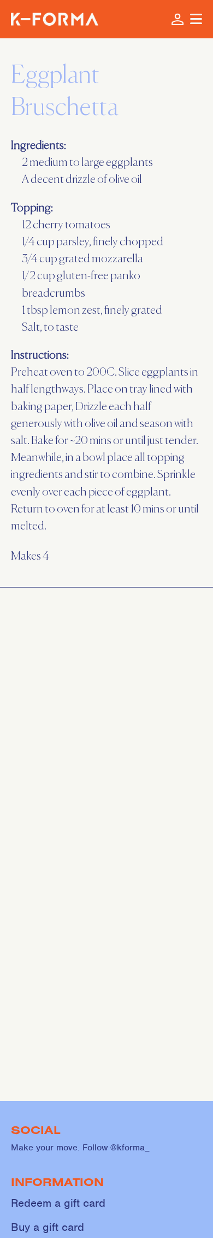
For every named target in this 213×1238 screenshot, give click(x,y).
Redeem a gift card (58, 1203)
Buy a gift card (47, 1227)
